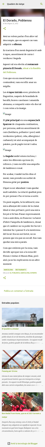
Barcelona (8, 270)
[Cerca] (41, 4)
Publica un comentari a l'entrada (18, 291)
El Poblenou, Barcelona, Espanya (23, 273)
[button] (4, 28)
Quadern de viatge (15, 4)
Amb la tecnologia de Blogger (24, 443)
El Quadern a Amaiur (10, 329)
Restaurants (21, 270)
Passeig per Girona (9, 371)
